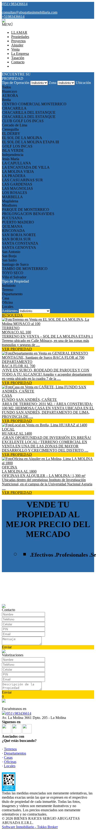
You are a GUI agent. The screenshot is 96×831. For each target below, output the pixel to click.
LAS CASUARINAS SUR (22, 180)
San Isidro (9, 260)
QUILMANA (12, 226)
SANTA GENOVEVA (19, 247)
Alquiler (17, 45)
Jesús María (10, 159)
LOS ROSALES (14, 193)
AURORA (10, 96)
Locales (7, 307)
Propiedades (20, 37)
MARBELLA (12, 197)
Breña (6, 100)
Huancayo (9, 91)
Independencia (12, 155)
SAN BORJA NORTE (19, 235)
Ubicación (83, 83)
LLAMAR (19, 32)
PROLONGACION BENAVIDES (28, 214)
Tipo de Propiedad (15, 281)
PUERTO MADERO (18, 222)
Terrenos (10, 749)
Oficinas (10, 762)
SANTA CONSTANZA (20, 243)
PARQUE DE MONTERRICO (25, 210)
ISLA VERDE (13, 150)
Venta (15, 49)
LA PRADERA (14, 176)
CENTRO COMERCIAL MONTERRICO (34, 104)
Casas (8, 757)
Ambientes (10, 311)
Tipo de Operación (15, 83)
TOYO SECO (12, 273)
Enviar (7, 647)
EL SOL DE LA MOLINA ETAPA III (30, 142)
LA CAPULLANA (16, 163)
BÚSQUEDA (12, 315)
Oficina (7, 302)
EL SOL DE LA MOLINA (22, 138)
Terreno (7, 290)
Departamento (12, 294)
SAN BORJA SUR (16, 239)
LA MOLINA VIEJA (18, 172)
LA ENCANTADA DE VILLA (26, 167)
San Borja (9, 256)
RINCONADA (13, 231)
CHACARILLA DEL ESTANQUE (28, 112)
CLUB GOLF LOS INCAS (23, 121)
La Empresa (20, 54)
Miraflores (9, 205)
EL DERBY (11, 134)
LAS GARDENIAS (17, 184)
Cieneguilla (10, 129)
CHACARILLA (14, 108)
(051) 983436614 (18, 713)
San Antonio (11, 252)
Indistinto (9, 285)
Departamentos (15, 753)
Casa (5, 298)
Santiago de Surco (15, 264)
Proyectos (18, 41)
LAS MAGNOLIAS (17, 188)
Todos (6, 87)
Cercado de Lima (14, 125)
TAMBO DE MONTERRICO (25, 269)
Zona (52, 83)
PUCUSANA (12, 218)
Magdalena (10, 201)
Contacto (17, 62)
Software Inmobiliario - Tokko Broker (30, 827)
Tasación (17, 58)
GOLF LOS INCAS (17, 146)
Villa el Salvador (14, 277)
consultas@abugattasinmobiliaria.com (29, 12)
